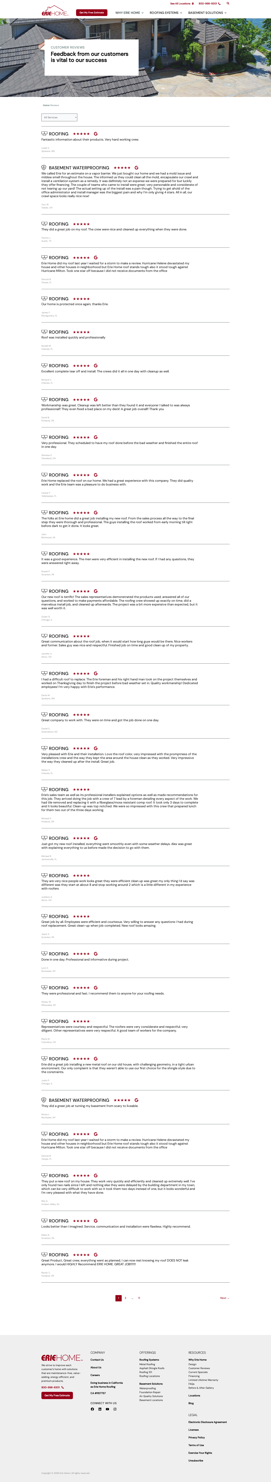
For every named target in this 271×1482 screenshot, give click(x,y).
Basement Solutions (205, 13)
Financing (194, 1376)
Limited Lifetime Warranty (203, 1380)
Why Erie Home (127, 13)
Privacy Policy (197, 1437)
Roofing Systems (164, 13)
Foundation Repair (150, 1392)
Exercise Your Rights (200, 1453)
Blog (191, 1403)
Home (46, 105)
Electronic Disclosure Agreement (208, 1422)
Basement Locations (151, 1400)
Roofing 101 (145, 1372)
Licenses (194, 1429)
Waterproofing (147, 1388)
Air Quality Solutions (151, 1396)
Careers (95, 1375)
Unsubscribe (196, 1460)
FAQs (191, 1384)
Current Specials (198, 1372)
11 (139, 1298)
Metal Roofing (147, 1364)
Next (225, 1298)
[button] (182, 3)
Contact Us (97, 1359)
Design (192, 1364)
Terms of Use (196, 1445)
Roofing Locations (149, 1376)
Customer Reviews (199, 1368)
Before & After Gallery (201, 1387)
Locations (194, 1395)
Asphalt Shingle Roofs (151, 1368)
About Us (95, 1367)
